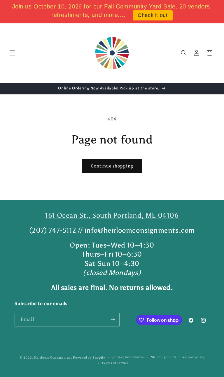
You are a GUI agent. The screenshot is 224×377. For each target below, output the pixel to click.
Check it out (152, 15)
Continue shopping (112, 166)
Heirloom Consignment (53, 357)
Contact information (128, 357)
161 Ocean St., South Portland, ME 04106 (111, 215)
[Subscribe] (112, 319)
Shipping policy (163, 357)
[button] (12, 52)
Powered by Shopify (89, 357)
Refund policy (193, 357)
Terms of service (115, 363)
